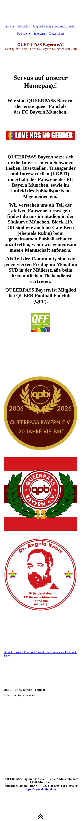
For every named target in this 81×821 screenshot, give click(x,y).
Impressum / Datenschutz (49, 33)
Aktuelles (23, 26)
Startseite (9, 26)
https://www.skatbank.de (41, 789)
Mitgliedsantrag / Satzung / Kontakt (54, 26)
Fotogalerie (24, 33)
